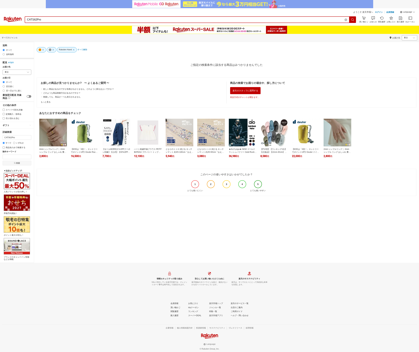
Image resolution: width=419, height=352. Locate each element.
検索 (18, 163)
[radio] (4, 50)
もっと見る (46, 102)
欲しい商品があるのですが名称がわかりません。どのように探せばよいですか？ (78, 89)
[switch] (29, 96)
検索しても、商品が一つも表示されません (62, 97)
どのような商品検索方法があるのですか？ (62, 93)
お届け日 (6, 78)
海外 (12, 62)
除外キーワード (9, 152)
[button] (407, 12)
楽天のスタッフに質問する (245, 90)
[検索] (352, 19)
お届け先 (6, 67)
